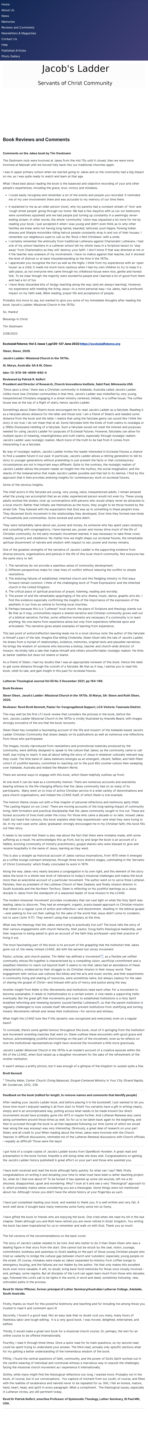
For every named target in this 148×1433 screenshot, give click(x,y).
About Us (7, 10)
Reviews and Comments (17, 27)
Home (5, 4)
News (5, 16)
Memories (8, 21)
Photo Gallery (10, 56)
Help (4, 45)
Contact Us (9, 39)
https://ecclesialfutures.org (100, 344)
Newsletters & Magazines (18, 33)
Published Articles (13, 50)
